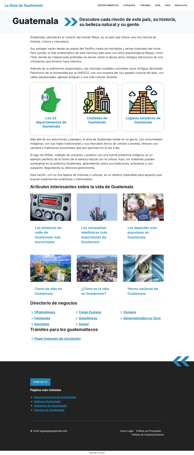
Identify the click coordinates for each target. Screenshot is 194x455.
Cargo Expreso (90, 312)
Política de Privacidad (148, 431)
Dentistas (41, 324)
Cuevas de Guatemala (49, 410)
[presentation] (50, 207)
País (167, 5)
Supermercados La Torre (142, 318)
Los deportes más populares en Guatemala (142, 232)
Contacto (40, 382)
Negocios (181, 5)
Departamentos (108, 5)
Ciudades (129, 5)
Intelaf (84, 324)
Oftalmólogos (44, 312)
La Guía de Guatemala (24, 5)
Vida (157, 5)
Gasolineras (88, 318)
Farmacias (42, 318)
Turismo (145, 5)
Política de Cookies (142, 434)
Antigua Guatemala (47, 401)
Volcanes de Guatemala (50, 405)
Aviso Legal (126, 431)
